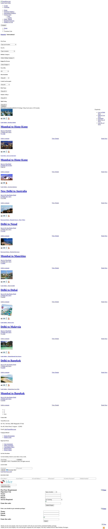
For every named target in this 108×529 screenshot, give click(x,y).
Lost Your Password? (6, 471)
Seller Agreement (8, 445)
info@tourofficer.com (10, 429)
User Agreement (8, 444)
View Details (55, 138)
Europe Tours (7, 14)
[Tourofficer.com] (6, 1)
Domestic (3, 34)
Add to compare (5, 138)
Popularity (101, 118)
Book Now (104, 138)
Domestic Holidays (9, 11)
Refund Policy (8, 448)
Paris (8, 16)
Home (5, 10)
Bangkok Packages (9, 20)
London (9, 17)
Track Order (7, 3)
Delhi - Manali (8, 19)
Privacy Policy (8, 450)
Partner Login (7, 437)
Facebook (6, 7)
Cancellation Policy (9, 447)
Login (2, 3)
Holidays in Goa (8, 22)
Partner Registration (9, 436)
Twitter (6, 5)
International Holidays (10, 13)
